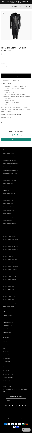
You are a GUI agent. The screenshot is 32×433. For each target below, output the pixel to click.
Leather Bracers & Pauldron (9, 322)
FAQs (4, 348)
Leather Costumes (7, 315)
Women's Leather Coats (8, 256)
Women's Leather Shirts (8, 283)
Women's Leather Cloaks (9, 263)
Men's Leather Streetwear (9, 193)
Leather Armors (6, 319)
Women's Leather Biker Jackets (10, 236)
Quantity (3, 63)
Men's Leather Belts (7, 213)
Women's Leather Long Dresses (10, 246)
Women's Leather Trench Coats (10, 266)
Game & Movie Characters (9, 329)
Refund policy (16, 429)
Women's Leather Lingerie (9, 296)
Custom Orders (6, 361)
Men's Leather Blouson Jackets (10, 170)
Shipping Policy (6, 358)
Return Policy (6, 351)
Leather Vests (6, 190)
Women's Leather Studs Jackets (10, 239)
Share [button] (4, 122)
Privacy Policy (6, 355)
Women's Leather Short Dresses (10, 253)
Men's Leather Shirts (8, 197)
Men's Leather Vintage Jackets (10, 167)
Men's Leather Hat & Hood (9, 207)
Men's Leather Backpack (9, 217)
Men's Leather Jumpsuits (9, 177)
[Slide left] (12, 43)
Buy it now (16, 76)
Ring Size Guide (6, 380)
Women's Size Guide (6, 117)
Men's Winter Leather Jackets (10, 173)
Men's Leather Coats (8, 183)
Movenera (10, 429)
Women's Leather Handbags (9, 303)
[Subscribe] (24, 400)
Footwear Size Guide (8, 377)
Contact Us (5, 345)
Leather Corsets (7, 332)
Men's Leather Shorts (8, 203)
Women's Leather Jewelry (9, 299)
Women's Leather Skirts (8, 289)
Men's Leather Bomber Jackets (10, 163)
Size (2, 57)
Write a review (16, 140)
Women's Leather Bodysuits (9, 273)
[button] (1, 6)
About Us (5, 341)
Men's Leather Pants (8, 200)
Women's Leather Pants (8, 286)
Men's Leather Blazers (8, 187)
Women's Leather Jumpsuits (10, 269)
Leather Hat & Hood (8, 325)
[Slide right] (19, 43)
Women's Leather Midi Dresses (10, 249)
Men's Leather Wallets (8, 210)
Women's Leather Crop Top (9, 279)
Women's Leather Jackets (9, 233)
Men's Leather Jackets (8, 153)
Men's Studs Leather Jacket (9, 160)
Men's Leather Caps (7, 220)
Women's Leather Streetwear (10, 276)
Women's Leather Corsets (9, 293)
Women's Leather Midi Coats (10, 259)
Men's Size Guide (7, 370)
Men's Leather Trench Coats (9, 180)
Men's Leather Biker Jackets (9, 157)
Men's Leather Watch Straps (9, 223)
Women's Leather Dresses (9, 243)
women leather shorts (8, 306)
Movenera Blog (7, 386)
